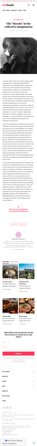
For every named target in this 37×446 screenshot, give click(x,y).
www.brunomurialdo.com (18, 211)
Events (20, 10)
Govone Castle (9, 284)
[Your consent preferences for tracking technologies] (34, 443)
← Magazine (13, 224)
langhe (8, 5)
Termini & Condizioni (6, 412)
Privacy (15, 412)
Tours (4, 401)
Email (5, 347)
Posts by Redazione (18, 249)
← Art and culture (22, 224)
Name (5, 342)
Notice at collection (9, 444)
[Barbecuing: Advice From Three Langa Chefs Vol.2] (26, 306)
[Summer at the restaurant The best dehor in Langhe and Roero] (26, 271)
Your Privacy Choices (15, 440)
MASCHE (6, 193)
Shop (24, 10)
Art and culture (16, 1)
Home (4, 1)
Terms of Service (6, 420)
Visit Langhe (6, 10)
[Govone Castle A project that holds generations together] (10, 271)
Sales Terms (6, 396)
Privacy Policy (30, 418)
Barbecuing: (9, 318)
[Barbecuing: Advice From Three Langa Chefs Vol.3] (10, 306)
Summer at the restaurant (25, 285)
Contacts (5, 391)
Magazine (8, 1)
